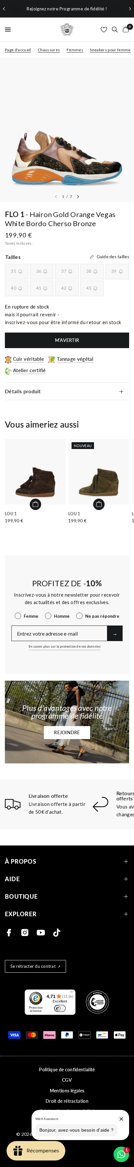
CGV (67, 1080)
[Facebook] (9, 933)
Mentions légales (67, 1090)
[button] (67, 732)
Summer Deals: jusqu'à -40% (96, 8)
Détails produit (23, 391)
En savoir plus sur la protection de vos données (64, 646)
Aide (12, 879)
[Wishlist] (104, 30)
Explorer (21, 914)
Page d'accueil (18, 49)
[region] (67, 9)
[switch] (60, 1008)
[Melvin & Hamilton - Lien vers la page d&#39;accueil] (67, 29)
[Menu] (71, 993)
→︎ (114, 633)
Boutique (21, 896)
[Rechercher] (115, 30)
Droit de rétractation (67, 1101)
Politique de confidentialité (67, 1069)
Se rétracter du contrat (33, 966)
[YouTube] (41, 933)
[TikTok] (57, 933)
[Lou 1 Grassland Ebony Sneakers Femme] (35, 471)
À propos (20, 861)
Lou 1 (11, 513)
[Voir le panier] (124, 30)
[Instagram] (25, 933)
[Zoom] (67, 130)
